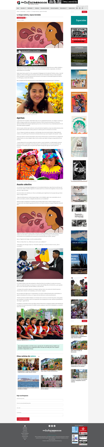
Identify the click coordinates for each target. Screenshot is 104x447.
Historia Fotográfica (54, 8)
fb (76, 8)
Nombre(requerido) (20, 398)
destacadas (23, 11)
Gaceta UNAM (32, 340)
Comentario (19, 412)
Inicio (18, 8)
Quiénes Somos (72, 8)
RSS (25, 439)
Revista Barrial (63, 8)
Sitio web (18, 407)
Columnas (37, 8)
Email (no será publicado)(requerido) (24, 403)
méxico (28, 11)
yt (82, 8)
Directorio (25, 438)
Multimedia (30, 8)
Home (18, 11)
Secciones (25, 427)
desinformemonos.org (52, 435)
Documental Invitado (45, 8)
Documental (25, 431)
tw (79, 8)
